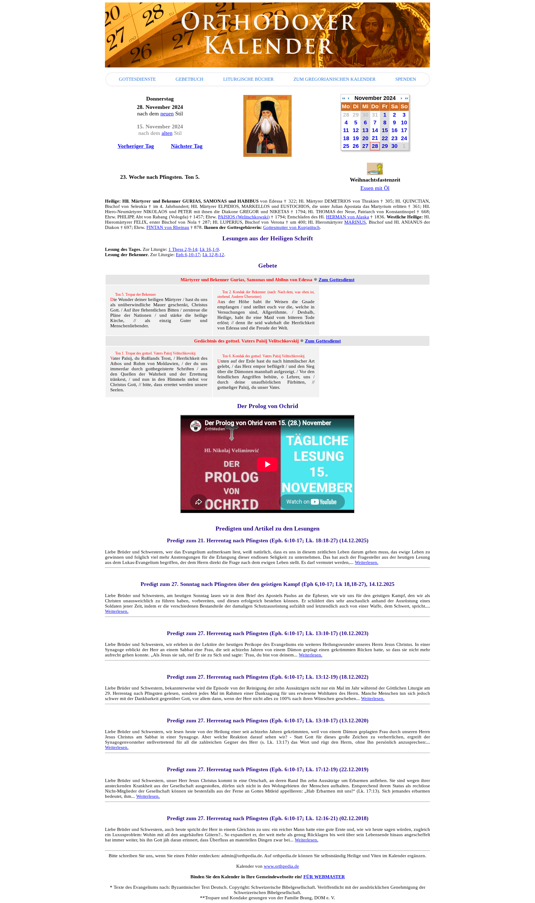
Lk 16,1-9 (209, 249)
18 (346, 138)
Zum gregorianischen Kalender (335, 79)
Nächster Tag (186, 146)
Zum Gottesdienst (336, 279)
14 (375, 130)
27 (365, 146)
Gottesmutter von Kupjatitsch (291, 227)
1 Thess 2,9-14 (182, 249)
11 (346, 130)
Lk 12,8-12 (213, 254)
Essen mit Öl (374, 188)
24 (404, 138)
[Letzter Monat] (401, 98)
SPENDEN (405, 79)
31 (375, 115)
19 (356, 138)
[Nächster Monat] (348, 98)
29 (356, 115)
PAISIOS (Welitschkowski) (244, 216)
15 (385, 130)
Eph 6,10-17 (188, 254)
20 (365, 138)
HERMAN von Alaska (347, 216)
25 (346, 146)
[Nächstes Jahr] (406, 98)
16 (394, 130)
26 (356, 146)
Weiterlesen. (366, 562)
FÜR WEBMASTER (324, 876)
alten (167, 133)
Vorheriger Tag (136, 146)
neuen (167, 113)
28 (346, 115)
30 (365, 115)
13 (365, 130)
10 (404, 122)
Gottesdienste (137, 79)
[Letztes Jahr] (343, 98)
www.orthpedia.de (281, 866)
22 (385, 138)
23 (394, 138)
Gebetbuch (189, 79)
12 (356, 130)
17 (404, 130)
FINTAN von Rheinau (167, 227)
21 (375, 138)
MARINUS (355, 222)
